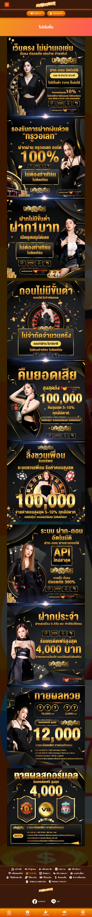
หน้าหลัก (18, 869)
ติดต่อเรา (46, 873)
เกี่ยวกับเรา (76, 869)
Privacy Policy (59, 881)
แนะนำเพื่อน (79, 873)
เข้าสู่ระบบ (37, 13)
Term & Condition (37, 881)
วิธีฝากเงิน (33, 877)
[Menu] (7, 4)
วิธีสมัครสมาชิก (16, 877)
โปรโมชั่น (32, 873)
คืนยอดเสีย (62, 877)
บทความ (61, 869)
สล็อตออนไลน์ (17, 873)
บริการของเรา (61, 873)
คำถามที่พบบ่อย (79, 877)
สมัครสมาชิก (58, 13)
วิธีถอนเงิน (47, 877)
